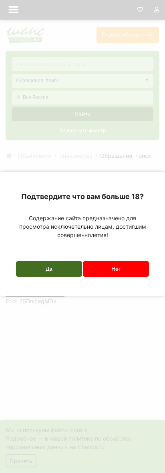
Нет (116, 269)
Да (49, 269)
